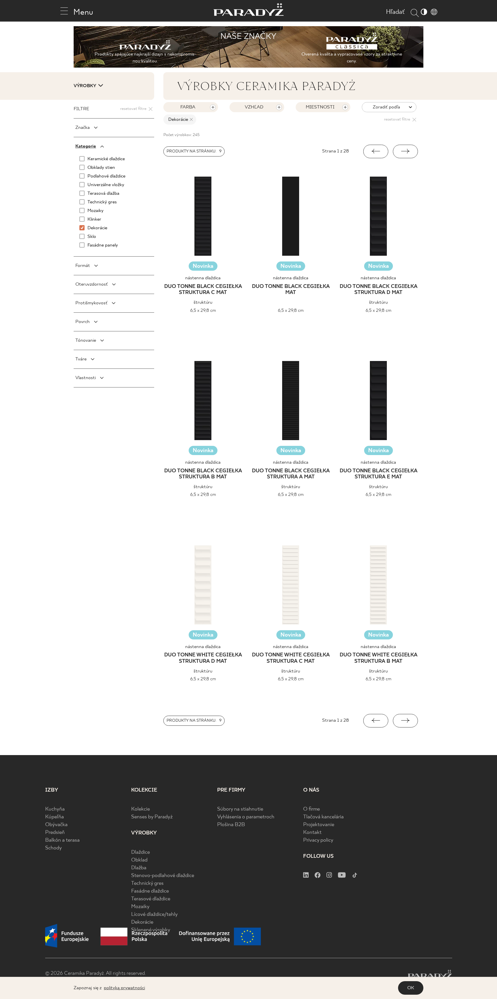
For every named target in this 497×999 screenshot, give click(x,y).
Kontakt (312, 833)
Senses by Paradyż (152, 817)
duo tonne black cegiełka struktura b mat (203, 474)
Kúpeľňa (54, 817)
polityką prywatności (124, 988)
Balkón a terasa (62, 840)
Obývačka (56, 825)
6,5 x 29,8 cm (203, 310)
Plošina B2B (231, 825)
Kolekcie (140, 809)
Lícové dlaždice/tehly (154, 915)
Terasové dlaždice (150, 899)
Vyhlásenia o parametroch (245, 817)
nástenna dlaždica (203, 278)
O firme (311, 809)
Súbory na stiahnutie (240, 809)
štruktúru (203, 302)
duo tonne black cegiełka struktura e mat (378, 474)
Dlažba (138, 868)
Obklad (139, 860)
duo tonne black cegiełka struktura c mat (203, 290)
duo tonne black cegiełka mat (291, 290)
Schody (53, 848)
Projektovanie (318, 825)
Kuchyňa (55, 809)
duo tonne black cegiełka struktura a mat (291, 474)
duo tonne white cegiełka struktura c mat (291, 658)
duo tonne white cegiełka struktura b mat (378, 658)
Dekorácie (142, 922)
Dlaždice (140, 852)
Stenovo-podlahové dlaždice (162, 876)
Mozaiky (140, 907)
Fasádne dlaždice (150, 891)
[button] (375, 151)
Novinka (203, 266)
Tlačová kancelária (323, 817)
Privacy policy (318, 840)
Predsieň (55, 833)
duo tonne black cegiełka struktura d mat (378, 290)
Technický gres (147, 883)
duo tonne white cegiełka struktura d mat (203, 658)
